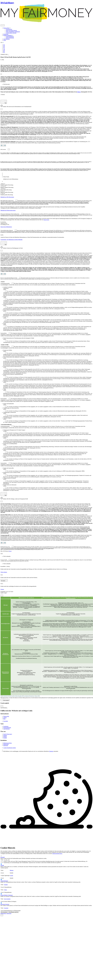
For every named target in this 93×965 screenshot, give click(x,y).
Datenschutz (3, 913)
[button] (46, 70)
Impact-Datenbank (10, 37)
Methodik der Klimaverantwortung (8, 210)
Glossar (79, 91)
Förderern (51, 751)
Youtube (6, 884)
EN (4, 46)
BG (4, 52)
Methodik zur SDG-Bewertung (7, 197)
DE (4, 44)
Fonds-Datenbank (10, 36)
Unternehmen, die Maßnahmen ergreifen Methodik (11, 239)
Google (11, 875)
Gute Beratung (6, 39)
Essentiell (3, 857)
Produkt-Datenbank (7, 35)
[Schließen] (2, 596)
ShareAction (46, 219)
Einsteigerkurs (9, 29)
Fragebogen (5, 34)
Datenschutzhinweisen (57, 853)
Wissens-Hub (6, 28)
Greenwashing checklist (11, 32)
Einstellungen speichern (13, 912)
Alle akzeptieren (4, 912)
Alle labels (3, 580)
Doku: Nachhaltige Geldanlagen (13, 31)
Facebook (6, 908)
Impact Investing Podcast (11, 30)
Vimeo (5, 889)
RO (4, 51)
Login (4, 40)
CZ (4, 48)
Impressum (9, 913)
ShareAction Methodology (6, 226)
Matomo (11, 870)
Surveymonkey (7, 898)
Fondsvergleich (6, 700)
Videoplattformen (4, 880)
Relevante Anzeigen (5, 904)
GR (4, 49)
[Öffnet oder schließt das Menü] (3, 25)
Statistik (2, 865)
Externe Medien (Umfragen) (7, 895)
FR (4, 47)
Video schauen (4, 572)
